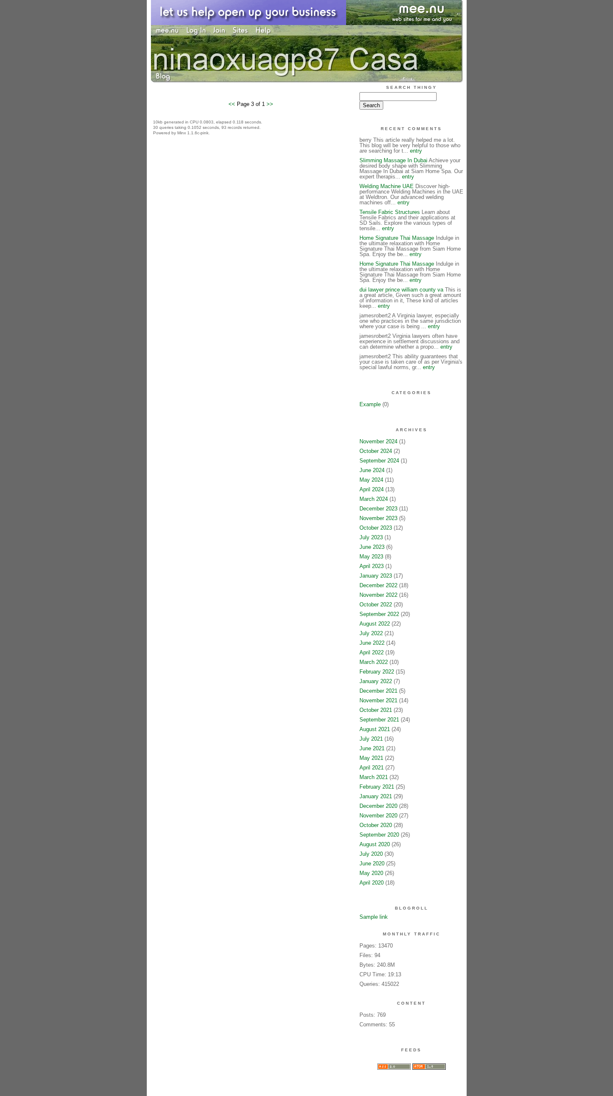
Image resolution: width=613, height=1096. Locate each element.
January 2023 (375, 576)
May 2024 (371, 480)
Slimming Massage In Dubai (393, 160)
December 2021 (378, 691)
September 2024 (379, 461)
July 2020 (371, 854)
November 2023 (378, 518)
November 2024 (378, 441)
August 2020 (374, 844)
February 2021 (376, 787)
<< (233, 104)
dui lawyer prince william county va (401, 290)
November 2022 (378, 595)
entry (416, 151)
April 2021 (371, 767)
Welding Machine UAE (386, 186)
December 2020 (378, 806)
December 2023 (378, 508)
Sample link (373, 917)
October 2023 (375, 528)
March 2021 (373, 777)
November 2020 (378, 815)
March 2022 (373, 662)
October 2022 (375, 604)
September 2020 (379, 835)
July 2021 (371, 739)
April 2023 (371, 566)
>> (269, 104)
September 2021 (379, 719)
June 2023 (371, 547)
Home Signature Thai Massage (396, 238)
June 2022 (371, 643)
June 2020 (371, 863)
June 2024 (371, 470)
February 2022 (376, 672)
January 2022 (375, 681)
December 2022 (378, 585)
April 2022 (371, 652)
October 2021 (375, 710)
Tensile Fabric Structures (389, 212)
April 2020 (371, 883)
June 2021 (371, 748)
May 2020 (371, 873)
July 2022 (371, 633)
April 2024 (371, 489)
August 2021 (374, 729)
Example (370, 404)
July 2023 (371, 537)
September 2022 (379, 614)
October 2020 (375, 825)
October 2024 (375, 451)
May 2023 (371, 556)
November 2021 (378, 700)
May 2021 (371, 758)
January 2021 (375, 796)
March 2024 (373, 499)
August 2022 (374, 624)
